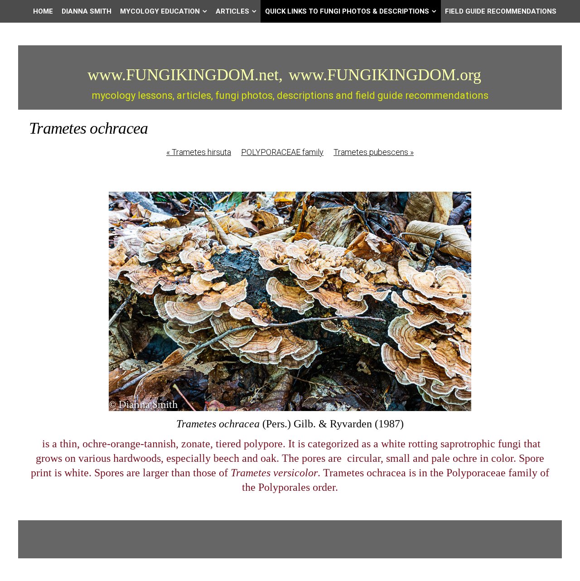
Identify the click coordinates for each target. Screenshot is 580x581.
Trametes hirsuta (198, 152)
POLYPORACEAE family (282, 152)
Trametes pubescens (374, 152)
